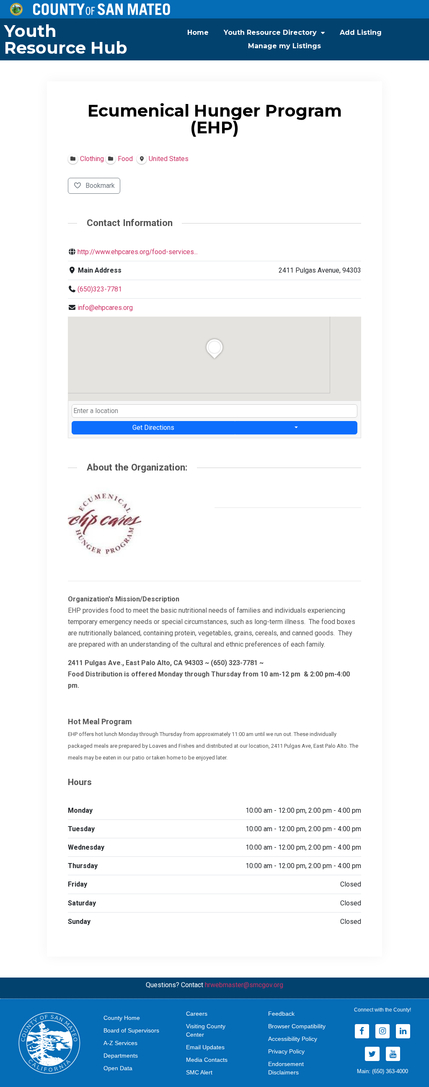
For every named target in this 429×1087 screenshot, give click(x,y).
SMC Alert (199, 1072)
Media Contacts (206, 1059)
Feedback (281, 1013)
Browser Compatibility (297, 1026)
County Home (121, 1017)
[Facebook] (362, 1031)
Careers (196, 1013)
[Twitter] (372, 1054)
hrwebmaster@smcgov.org (244, 985)
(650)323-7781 (100, 289)
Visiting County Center (205, 1030)
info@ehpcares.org (105, 308)
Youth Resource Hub (65, 39)
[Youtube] (393, 1054)
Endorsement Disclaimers (286, 1068)
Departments (120, 1055)
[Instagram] (382, 1031)
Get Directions (153, 428)
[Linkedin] (403, 1031)
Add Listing (361, 32)
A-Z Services (120, 1043)
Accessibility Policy (292, 1038)
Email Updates (205, 1047)
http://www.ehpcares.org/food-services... (138, 252)
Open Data (117, 1068)
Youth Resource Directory (270, 32)
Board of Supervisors (131, 1030)
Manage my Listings (284, 46)
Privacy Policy (286, 1051)
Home (198, 32)
